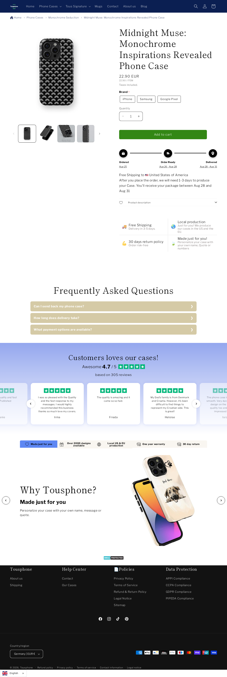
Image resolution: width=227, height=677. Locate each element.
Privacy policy (65, 667)
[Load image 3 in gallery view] (66, 134)
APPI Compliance (178, 578)
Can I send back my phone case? (59, 306)
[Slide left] (13, 133)
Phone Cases (35, 17)
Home (18, 17)
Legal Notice (123, 598)
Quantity (124, 108)
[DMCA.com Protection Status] (114, 559)
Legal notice (134, 667)
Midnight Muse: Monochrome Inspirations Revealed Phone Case (124, 17)
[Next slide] (221, 500)
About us (16, 578)
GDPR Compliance (179, 591)
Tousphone (26, 667)
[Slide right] (99, 133)
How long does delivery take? (56, 318)
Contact (67, 578)
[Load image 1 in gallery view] (27, 134)
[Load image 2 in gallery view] (47, 134)
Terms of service (86, 667)
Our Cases (69, 585)
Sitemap (119, 605)
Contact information (111, 667)
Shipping (16, 585)
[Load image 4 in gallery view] (86, 134)
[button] (50, 6)
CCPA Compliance (178, 585)
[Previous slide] (6, 500)
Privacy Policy (123, 578)
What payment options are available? (63, 329)
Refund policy (45, 667)
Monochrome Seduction (63, 17)
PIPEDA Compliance (180, 598)
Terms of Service (126, 585)
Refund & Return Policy (130, 591)
